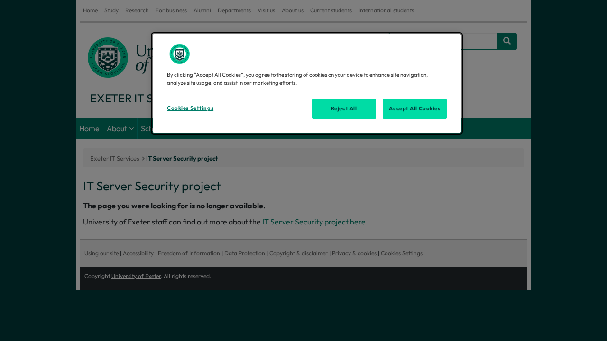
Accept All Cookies (414, 108)
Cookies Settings (190, 108)
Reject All (344, 108)
